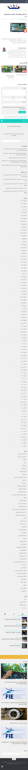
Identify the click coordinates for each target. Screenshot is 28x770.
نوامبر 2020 (23, 396)
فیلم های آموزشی (22, 535)
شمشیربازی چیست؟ (22, 530)
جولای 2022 (23, 338)
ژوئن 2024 (23, 271)
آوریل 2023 (23, 311)
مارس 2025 (23, 247)
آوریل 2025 (23, 244)
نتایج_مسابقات (23, 582)
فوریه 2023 (23, 317)
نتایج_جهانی (23, 579)
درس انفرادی (23, 521)
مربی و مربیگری (23, 556)
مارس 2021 (23, 384)
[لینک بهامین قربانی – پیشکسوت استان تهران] (24, 632)
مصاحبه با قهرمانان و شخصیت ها (19, 562)
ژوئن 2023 (23, 306)
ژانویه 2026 (23, 218)
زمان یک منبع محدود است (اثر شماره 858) (17, 158)
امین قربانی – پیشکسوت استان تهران (13, 632)
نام (13, 97)
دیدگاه (24, 88)
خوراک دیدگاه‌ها (23, 605)
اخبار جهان (24, 468)
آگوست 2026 (23, 201)
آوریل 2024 (23, 276)
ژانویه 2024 (23, 285)
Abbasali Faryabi (21, 19)
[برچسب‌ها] (5, 614)
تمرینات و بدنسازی (24, 10)
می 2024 (24, 273)
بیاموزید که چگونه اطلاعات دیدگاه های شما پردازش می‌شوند (15, 118)
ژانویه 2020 (23, 425)
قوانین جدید (23, 544)
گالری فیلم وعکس (17, 10)
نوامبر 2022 (23, 326)
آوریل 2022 (23, 346)
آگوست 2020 (23, 405)
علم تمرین (24, 532)
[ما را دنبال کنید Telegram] (2, 121)
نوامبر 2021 (23, 361)
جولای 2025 (23, 236)
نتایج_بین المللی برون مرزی (20, 570)
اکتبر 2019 (23, 434)
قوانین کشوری (23, 550)
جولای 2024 (23, 268)
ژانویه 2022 (23, 355)
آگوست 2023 (23, 300)
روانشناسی (23, 527)
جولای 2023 (23, 303)
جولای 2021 (23, 373)
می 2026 (24, 209)
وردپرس (24, 608)
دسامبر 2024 (23, 256)
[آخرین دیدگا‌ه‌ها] (14, 614)
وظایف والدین (23, 588)
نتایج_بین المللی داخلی (21, 573)
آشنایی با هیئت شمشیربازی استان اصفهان (14, 188)
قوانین (24, 538)
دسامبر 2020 (23, 393)
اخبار (25, 462)
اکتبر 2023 (23, 294)
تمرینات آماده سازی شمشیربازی (21, 42)
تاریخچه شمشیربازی (22, 492)
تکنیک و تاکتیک (23, 500)
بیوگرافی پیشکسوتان (22, 486)
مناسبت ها (24, 565)
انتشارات (24, 474)
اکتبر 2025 (23, 227)
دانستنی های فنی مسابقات (20, 515)
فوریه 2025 (23, 250)
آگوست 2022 (23, 335)
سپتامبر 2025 (23, 230)
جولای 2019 (23, 443)
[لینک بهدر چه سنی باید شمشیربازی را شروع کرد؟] (24, 619)
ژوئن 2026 (23, 206)
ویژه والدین (23, 591)
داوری (24, 518)
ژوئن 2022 (23, 341)
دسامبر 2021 (23, 358)
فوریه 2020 (23, 422)
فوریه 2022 (23, 352)
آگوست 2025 (23, 233)
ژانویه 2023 (23, 320)
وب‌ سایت (24, 102)
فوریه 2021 (23, 387)
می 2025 (24, 241)
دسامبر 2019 (23, 428)
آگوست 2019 (23, 440)
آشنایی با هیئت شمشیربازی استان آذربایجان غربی (11, 639)
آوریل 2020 (23, 416)
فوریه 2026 (23, 215)
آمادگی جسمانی (20, 38)
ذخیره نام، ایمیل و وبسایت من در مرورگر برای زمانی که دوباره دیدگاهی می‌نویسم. (14, 107)
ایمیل (24, 97)
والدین (24, 585)
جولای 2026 (23, 203)
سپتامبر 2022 (23, 332)
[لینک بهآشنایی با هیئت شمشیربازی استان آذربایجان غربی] (24, 639)
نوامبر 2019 (23, 431)
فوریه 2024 (23, 282)
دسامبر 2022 (23, 323)
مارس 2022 (23, 349)
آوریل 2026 (23, 212)
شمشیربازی (14, 42)
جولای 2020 (23, 408)
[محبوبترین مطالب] (22, 614)
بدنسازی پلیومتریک (20, 40)
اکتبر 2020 (23, 399)
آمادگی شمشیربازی (4, 38)
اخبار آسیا (24, 465)
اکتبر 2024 (23, 259)
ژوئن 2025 (23, 238)
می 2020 (24, 413)
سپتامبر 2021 (23, 367)
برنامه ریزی (23, 483)
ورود (25, 599)
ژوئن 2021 (23, 376)
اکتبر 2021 (23, 364)
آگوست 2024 (23, 265)
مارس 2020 (23, 419)
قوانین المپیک (23, 541)
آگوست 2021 (23, 370)
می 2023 (24, 308)
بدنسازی (25, 40)
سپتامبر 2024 (23, 262)
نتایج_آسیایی (23, 567)
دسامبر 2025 (23, 221)
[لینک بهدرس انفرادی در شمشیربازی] (24, 645)
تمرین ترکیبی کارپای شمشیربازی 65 (10, 76)
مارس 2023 (23, 314)
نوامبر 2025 (23, 224)
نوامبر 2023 (23, 291)
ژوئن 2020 (23, 411)
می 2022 (24, 343)
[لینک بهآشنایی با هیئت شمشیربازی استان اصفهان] (24, 626)
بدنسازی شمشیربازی (13, 40)
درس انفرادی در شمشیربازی (15, 645)
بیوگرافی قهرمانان (22, 489)
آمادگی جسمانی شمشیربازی (12, 38)
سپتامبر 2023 (23, 297)
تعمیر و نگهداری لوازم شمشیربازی (19, 495)
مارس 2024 (23, 279)
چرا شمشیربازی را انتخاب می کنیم (19, 509)
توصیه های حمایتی (22, 506)
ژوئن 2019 (23, 446)
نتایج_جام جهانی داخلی (21, 576)
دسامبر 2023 (23, 288)
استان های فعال (23, 471)
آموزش (24, 460)
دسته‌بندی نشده (22, 524)
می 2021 (24, 378)
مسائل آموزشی (23, 559)
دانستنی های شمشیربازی (21, 512)
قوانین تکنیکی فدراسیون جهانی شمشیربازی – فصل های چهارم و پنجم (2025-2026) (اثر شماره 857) (14, 161)
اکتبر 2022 (23, 329)
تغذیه (25, 497)
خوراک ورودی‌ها (23, 602)
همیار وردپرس (9, 763)
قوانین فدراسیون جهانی (21, 547)
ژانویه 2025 (23, 253)
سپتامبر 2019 (23, 437)
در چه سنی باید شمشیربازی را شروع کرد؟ (12, 619)
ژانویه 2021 (23, 390)
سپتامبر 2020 (23, 402)
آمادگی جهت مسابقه (22, 454)
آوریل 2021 (23, 381)
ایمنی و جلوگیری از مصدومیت (20, 477)
